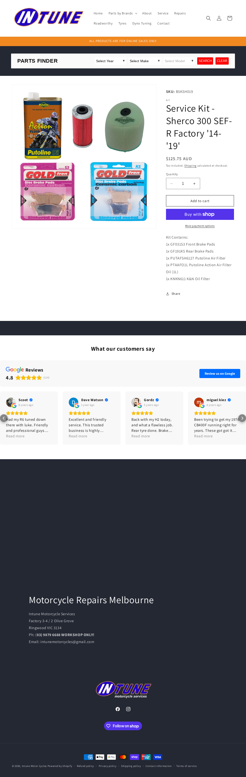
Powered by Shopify (60, 766)
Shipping (190, 165)
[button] (122, 13)
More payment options (200, 226)
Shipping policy (131, 766)
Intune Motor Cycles (34, 766)
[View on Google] (11, 402)
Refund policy (85, 766)
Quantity (172, 174)
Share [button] (176, 293)
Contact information (159, 766)
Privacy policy (108, 766)
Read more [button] (15, 436)
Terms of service (186, 766)
